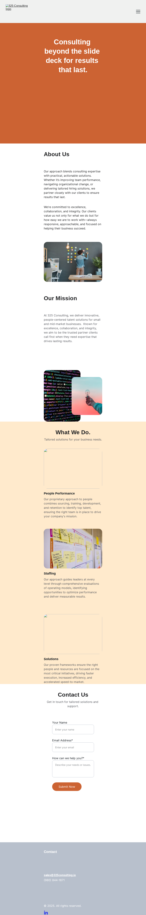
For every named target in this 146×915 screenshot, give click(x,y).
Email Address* (62, 740)
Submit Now (67, 786)
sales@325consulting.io (60, 875)
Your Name (59, 722)
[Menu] (138, 11)
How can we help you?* (68, 758)
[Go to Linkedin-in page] (46, 913)
